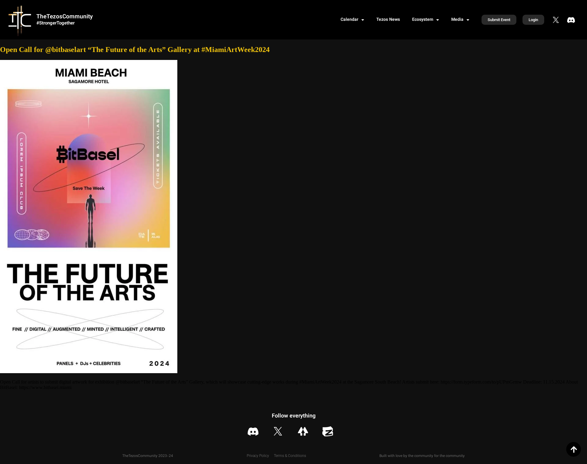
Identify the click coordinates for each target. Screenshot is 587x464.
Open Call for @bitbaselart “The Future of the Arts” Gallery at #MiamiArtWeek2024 (135, 50)
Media (457, 20)
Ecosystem (422, 20)
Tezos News (388, 20)
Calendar (349, 20)
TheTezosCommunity (64, 17)
